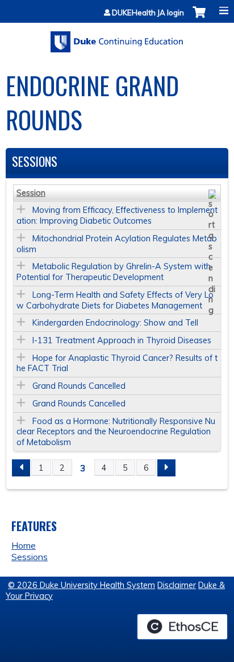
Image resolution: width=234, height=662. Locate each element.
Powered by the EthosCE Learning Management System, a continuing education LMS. (182, 626)
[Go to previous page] (21, 467)
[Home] (117, 38)
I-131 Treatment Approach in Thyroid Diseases (121, 340)
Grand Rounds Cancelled (79, 386)
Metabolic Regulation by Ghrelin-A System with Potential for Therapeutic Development (113, 271)
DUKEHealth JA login (148, 13)
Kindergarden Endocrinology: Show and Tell (115, 323)
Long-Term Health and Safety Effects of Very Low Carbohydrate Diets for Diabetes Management (115, 300)
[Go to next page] (166, 467)
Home (23, 545)
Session (30, 193)
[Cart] (199, 18)
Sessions (29, 556)
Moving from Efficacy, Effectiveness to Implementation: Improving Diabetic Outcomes (117, 215)
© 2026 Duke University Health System (81, 585)
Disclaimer (176, 585)
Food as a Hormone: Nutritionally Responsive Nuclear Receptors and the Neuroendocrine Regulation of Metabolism (115, 431)
